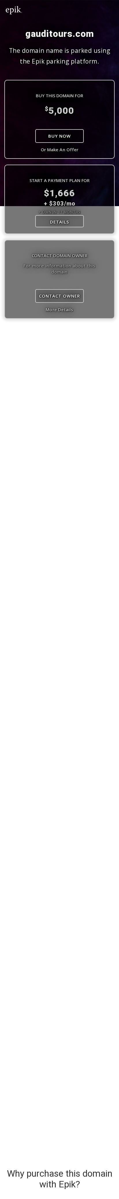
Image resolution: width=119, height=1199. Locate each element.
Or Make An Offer (60, 149)
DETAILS (59, 222)
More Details (59, 309)
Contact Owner (59, 296)
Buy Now (59, 136)
